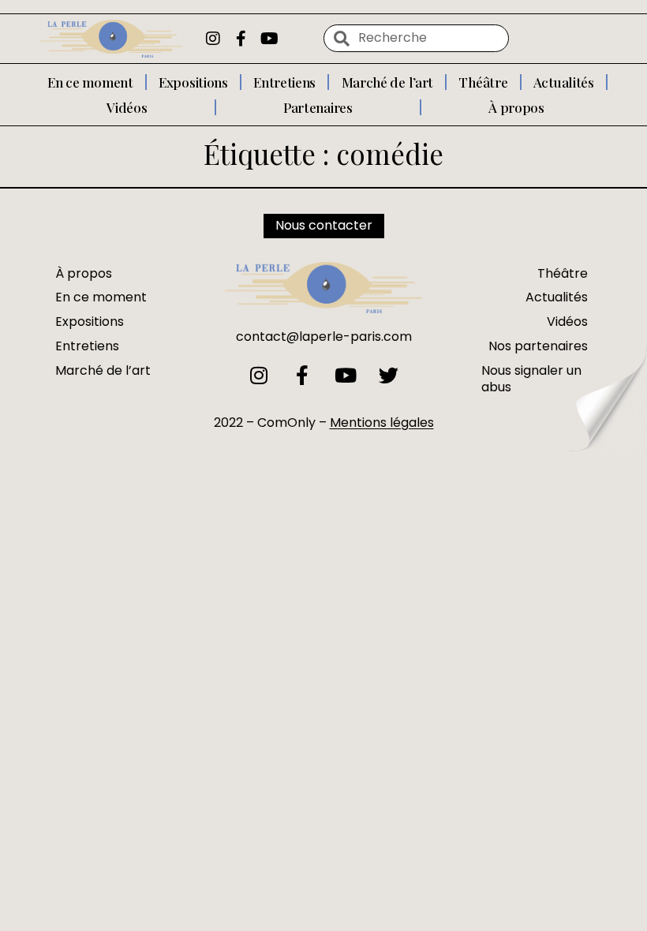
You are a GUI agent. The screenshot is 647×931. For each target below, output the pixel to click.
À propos (516, 107)
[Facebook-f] (241, 38)
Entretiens (284, 82)
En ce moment (90, 82)
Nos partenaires (538, 346)
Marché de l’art (388, 82)
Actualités (563, 82)
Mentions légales (382, 422)
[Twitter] (388, 375)
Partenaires (318, 107)
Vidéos (127, 107)
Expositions (193, 82)
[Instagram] (213, 38)
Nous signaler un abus (531, 378)
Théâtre (482, 82)
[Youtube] (270, 38)
